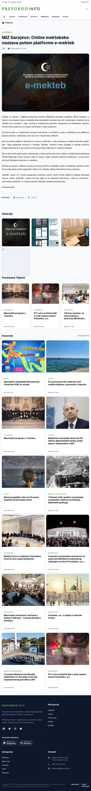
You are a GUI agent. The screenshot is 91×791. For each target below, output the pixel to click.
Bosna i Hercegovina (57, 494)
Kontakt (85, 2)
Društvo (34, 16)
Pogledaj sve (83, 336)
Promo (65, 16)
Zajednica (22, 16)
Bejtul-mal (6, 761)
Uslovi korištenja (85, 785)
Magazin (55, 16)
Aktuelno (5, 758)
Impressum (75, 784)
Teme (4, 769)
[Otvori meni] (4, 16)
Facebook (20, 197)
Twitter (33, 197)
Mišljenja (45, 16)
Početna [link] (9, 22)
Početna (51, 710)
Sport (6, 379)
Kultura (50, 722)
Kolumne (5, 765)
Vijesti (12, 16)
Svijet (51, 379)
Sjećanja (5, 773)
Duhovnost (9, 553)
